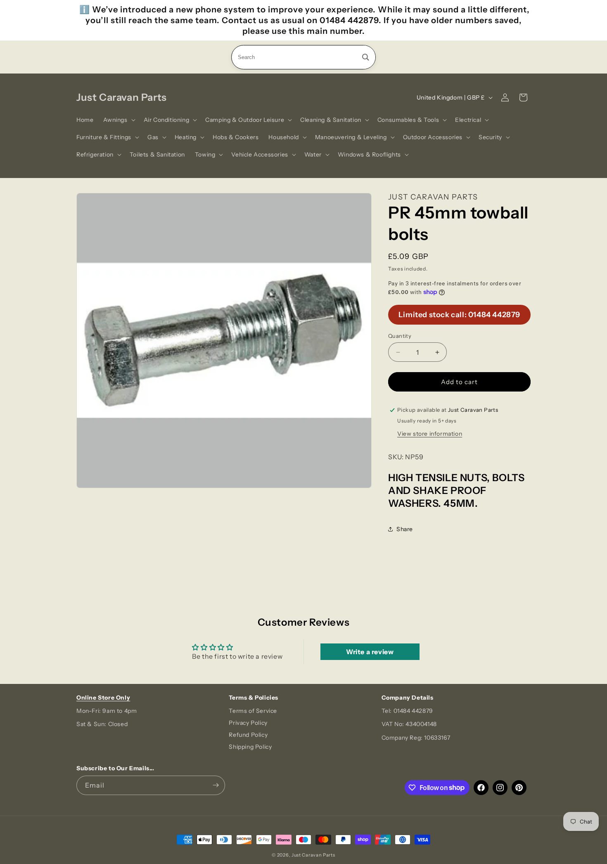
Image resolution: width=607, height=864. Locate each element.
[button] (118, 119)
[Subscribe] (215, 785)
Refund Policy (248, 734)
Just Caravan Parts (313, 855)
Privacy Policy (248, 722)
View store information (429, 433)
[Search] (365, 57)
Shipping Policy (250, 746)
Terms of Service (253, 710)
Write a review (370, 652)
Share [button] (404, 529)
